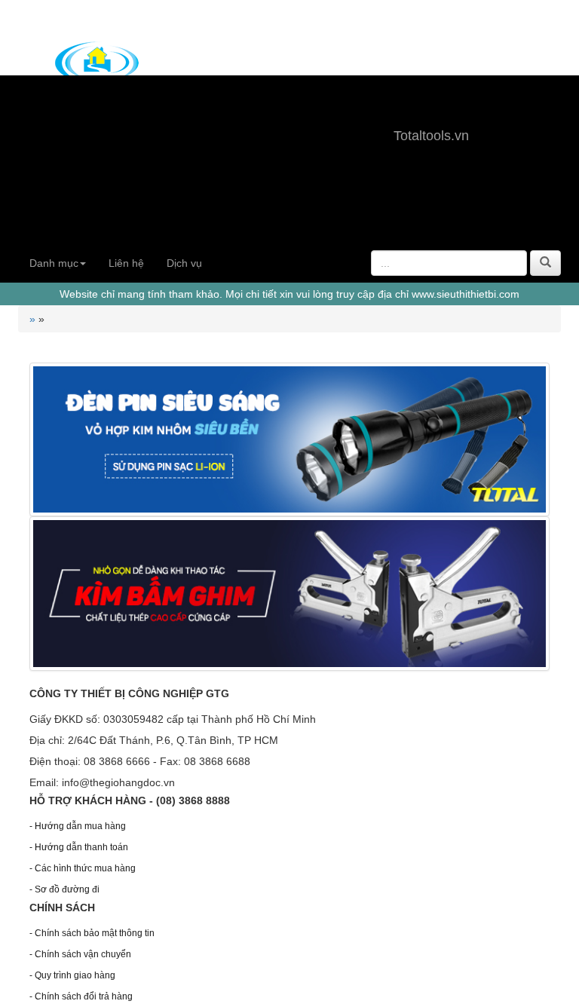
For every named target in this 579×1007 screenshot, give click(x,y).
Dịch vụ (184, 263)
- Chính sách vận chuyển (80, 954)
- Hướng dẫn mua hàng (77, 826)
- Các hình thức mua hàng (82, 868)
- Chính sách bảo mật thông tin (92, 933)
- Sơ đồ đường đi (64, 889)
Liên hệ (126, 263)
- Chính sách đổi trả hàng (81, 996)
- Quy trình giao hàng (72, 975)
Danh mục (53, 263)
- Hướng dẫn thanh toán (78, 847)
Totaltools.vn (431, 135)
